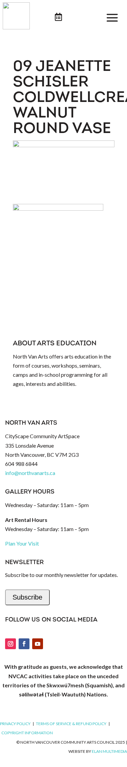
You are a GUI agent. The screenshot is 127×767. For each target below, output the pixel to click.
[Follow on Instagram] (10, 643)
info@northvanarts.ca (30, 473)
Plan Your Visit (22, 543)
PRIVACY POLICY (15, 723)
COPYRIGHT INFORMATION (27, 732)
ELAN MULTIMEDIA (109, 751)
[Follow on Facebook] (24, 643)
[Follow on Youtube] (37, 643)
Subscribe (27, 597)
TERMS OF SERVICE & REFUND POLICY (71, 723)
